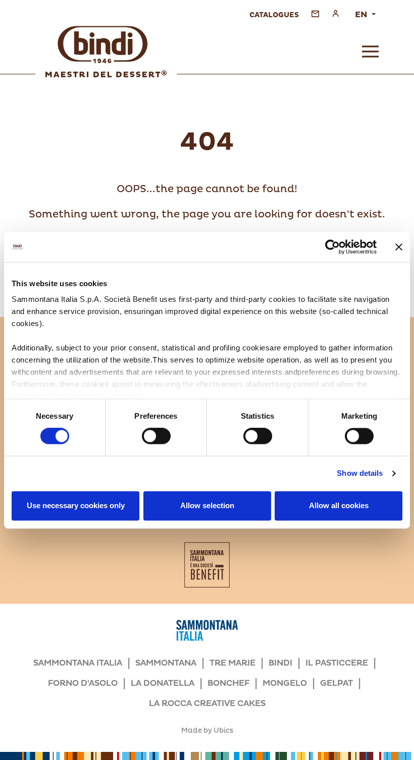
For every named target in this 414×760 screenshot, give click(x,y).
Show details (360, 473)
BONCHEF (228, 683)
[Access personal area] (335, 13)
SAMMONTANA (165, 663)
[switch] (156, 436)
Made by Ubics (207, 731)
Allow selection (207, 505)
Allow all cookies (339, 505)
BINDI (280, 663)
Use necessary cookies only (76, 505)
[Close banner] (398, 246)
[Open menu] (370, 52)
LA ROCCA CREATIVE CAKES (207, 703)
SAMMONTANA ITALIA (77, 663)
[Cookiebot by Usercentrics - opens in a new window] (332, 246)
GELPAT (336, 683)
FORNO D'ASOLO (83, 683)
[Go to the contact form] (315, 13)
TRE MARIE (232, 663)
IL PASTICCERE (336, 663)
